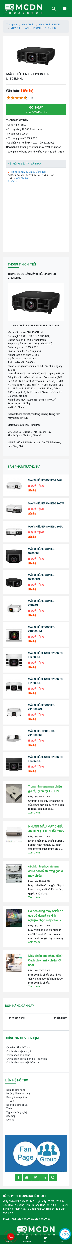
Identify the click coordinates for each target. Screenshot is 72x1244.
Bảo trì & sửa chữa (17, 1104)
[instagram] (53, 1177)
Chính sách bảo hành (18, 1055)
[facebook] (36, 1153)
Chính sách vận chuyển (19, 1051)
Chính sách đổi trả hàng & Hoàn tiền (26, 1058)
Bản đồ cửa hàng (15, 1089)
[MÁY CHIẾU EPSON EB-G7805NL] (14, 556)
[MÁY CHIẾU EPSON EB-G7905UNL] (14, 582)
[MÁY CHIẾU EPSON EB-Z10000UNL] (14, 634)
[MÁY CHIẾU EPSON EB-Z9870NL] (14, 608)
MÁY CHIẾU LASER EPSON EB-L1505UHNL (34, 28)
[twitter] (35, 1177)
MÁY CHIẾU (28, 24)
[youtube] (27, 1177)
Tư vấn (10, 1100)
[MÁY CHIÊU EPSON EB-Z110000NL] (14, 738)
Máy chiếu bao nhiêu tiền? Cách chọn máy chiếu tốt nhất (45, 960)
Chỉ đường (12, 181)
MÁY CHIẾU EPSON (49, 24)
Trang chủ (12, 24)
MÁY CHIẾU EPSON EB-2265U (45, 526)
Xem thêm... (35, 812)
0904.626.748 (22, 178)
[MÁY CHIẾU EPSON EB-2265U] (14, 531)
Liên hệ (10, 1119)
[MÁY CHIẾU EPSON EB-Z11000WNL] (14, 712)
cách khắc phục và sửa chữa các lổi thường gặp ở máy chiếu (45, 871)
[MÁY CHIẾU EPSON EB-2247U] (14, 485)
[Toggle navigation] (53, 8)
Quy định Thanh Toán (18, 1047)
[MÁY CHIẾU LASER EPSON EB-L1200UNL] (14, 660)
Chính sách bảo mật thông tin (23, 1062)
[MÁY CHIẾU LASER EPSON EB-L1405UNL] (14, 764)
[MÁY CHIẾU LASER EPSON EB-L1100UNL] (14, 686)
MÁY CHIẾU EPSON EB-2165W (46, 503)
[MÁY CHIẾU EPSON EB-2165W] (14, 508)
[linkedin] (44, 1177)
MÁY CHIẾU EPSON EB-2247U (45, 480)
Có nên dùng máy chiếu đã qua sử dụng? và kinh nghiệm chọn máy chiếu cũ (45, 915)
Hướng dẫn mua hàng (18, 1093)
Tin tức (10, 1108)
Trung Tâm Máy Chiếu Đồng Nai (28, 171)
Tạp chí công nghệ (16, 1112)
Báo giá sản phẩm (16, 1097)
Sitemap (11, 1115)
